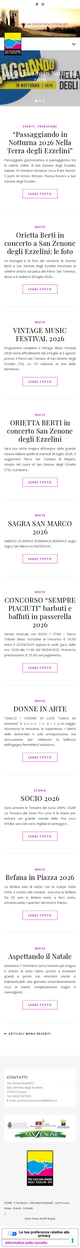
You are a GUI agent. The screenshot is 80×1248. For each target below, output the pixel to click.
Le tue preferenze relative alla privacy (44, 1234)
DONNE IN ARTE (40, 708)
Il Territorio (21, 1203)
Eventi (29, 126)
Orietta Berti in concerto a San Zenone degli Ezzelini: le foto (40, 243)
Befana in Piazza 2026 (40, 877)
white (40, 227)
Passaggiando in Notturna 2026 (40, 76)
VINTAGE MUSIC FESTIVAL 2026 (40, 334)
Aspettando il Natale (40, 956)
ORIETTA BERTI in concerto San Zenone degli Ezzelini (40, 430)
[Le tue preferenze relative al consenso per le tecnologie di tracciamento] (72, 1240)
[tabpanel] (40, 78)
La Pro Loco (62, 1203)
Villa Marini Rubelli (41, 1203)
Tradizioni (47, 126)
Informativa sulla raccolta (26, 1242)
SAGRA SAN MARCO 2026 (40, 527)
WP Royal (49, 1218)
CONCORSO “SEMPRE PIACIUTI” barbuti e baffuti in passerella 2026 (40, 612)
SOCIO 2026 (40, 798)
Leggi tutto (40, 194)
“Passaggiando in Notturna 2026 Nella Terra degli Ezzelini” (40, 142)
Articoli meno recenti (29, 1034)
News (8, 1208)
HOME (8, 1203)
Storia (40, 790)
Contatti (28, 1208)
